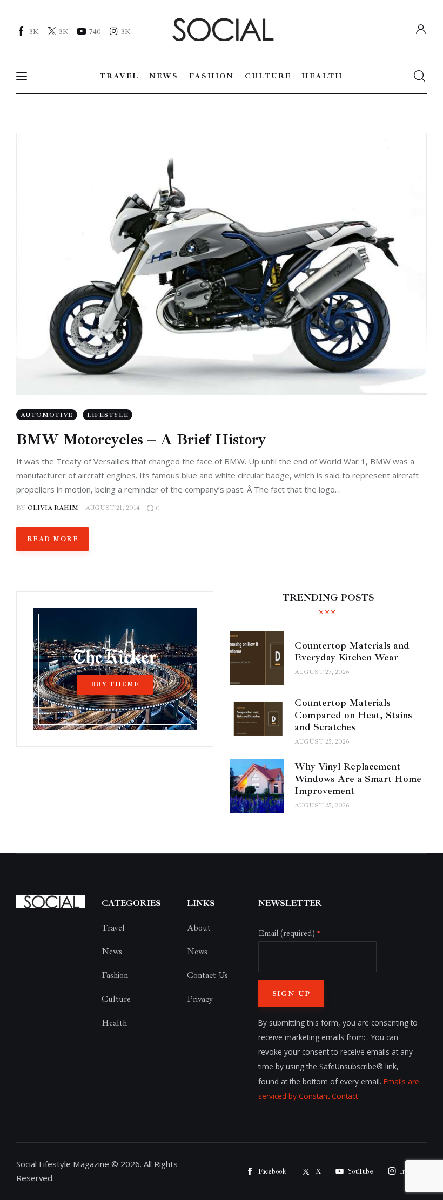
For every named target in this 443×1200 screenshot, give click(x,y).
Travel (113, 927)
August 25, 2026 (321, 742)
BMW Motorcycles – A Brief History (141, 439)
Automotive (47, 415)
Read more (52, 539)
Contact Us (207, 975)
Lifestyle (107, 415)
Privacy (200, 999)
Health (114, 1022)
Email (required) (289, 933)
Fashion (115, 975)
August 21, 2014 (112, 508)
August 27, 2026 (321, 672)
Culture (116, 999)
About (199, 927)
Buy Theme (115, 684)
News (112, 951)
